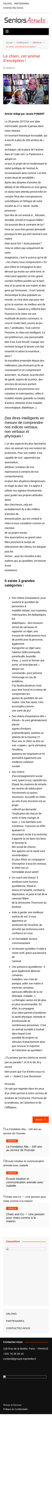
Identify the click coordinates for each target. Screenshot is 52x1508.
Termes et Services (12, 1405)
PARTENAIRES (21, 3)
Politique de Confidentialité (15, 1409)
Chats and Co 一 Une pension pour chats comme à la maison (25, 1218)
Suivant (38, 1119)
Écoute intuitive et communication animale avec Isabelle (24, 1182)
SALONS (7, 3)
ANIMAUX (10, 68)
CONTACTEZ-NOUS (13, 8)
